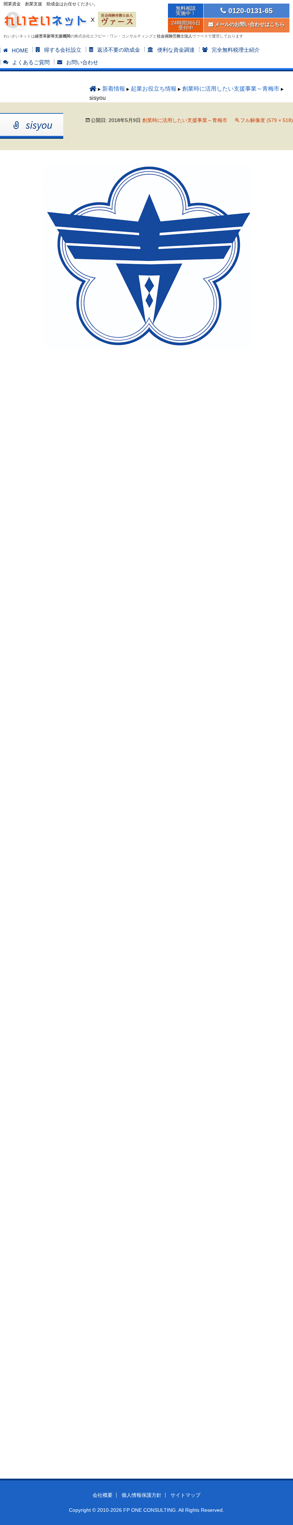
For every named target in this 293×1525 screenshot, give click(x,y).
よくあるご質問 (31, 62)
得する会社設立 (62, 50)
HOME (20, 50)
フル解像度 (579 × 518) (266, 120)
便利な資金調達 (176, 50)
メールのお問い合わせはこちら (249, 24)
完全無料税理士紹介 (236, 50)
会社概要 (103, 1495)
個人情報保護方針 (141, 1495)
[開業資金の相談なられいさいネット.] (92, 89)
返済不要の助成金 (118, 50)
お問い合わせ (82, 62)
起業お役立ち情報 (154, 89)
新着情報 (113, 89)
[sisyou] (146, 256)
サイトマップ (185, 1495)
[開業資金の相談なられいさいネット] (46, 19)
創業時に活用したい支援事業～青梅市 (230, 89)
